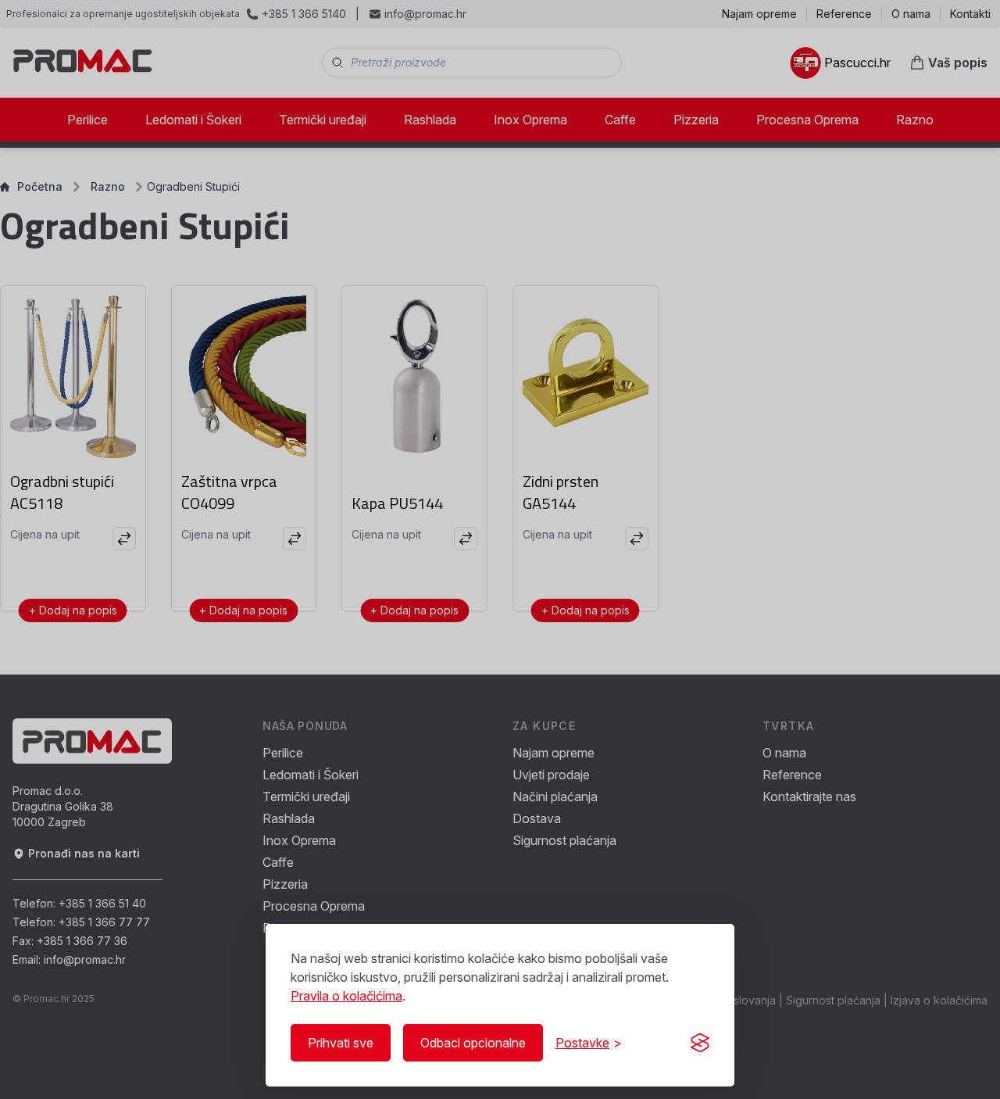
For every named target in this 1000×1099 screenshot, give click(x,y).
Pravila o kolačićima (346, 996)
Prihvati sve (340, 1043)
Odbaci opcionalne (473, 1043)
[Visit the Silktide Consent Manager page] (700, 1042)
